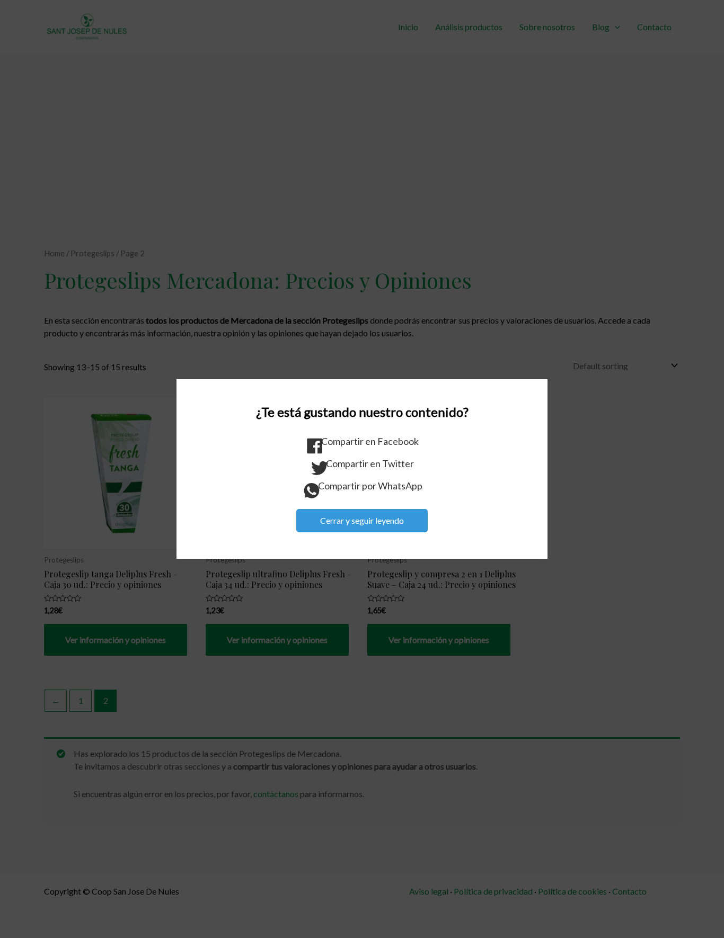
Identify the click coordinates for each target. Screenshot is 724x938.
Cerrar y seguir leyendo (362, 520)
